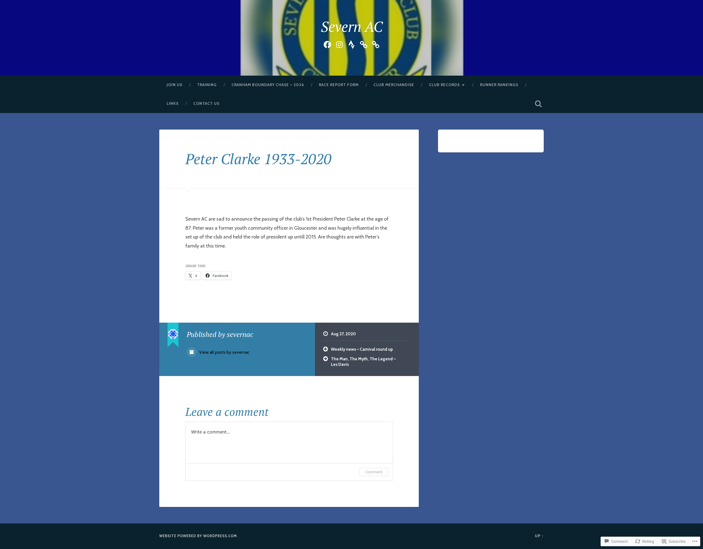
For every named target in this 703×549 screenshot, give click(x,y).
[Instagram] (339, 43)
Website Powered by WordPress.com (198, 536)
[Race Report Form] (363, 43)
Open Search (538, 103)
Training (207, 85)
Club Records (444, 85)
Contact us (206, 103)
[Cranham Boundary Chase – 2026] (375, 43)
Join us (174, 85)
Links (172, 103)
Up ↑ (539, 536)
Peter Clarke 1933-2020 (258, 158)
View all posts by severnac (223, 352)
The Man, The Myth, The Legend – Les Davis (363, 361)
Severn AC (352, 26)
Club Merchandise (393, 85)
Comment (374, 472)
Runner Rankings (499, 85)
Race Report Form (339, 85)
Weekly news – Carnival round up (362, 349)
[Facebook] (327, 43)
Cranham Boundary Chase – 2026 (267, 85)
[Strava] (351, 43)
